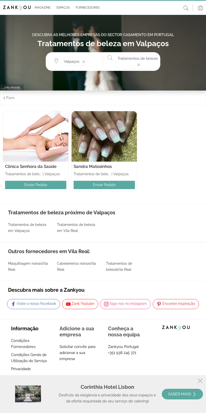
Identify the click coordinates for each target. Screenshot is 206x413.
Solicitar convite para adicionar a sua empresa (77, 352)
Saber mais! (180, 394)
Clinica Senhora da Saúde (31, 166)
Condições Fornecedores (23, 343)
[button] (42, 8)
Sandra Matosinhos (93, 166)
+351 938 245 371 (122, 352)
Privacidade (21, 369)
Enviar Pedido (35, 185)
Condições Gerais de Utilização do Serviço (29, 357)
